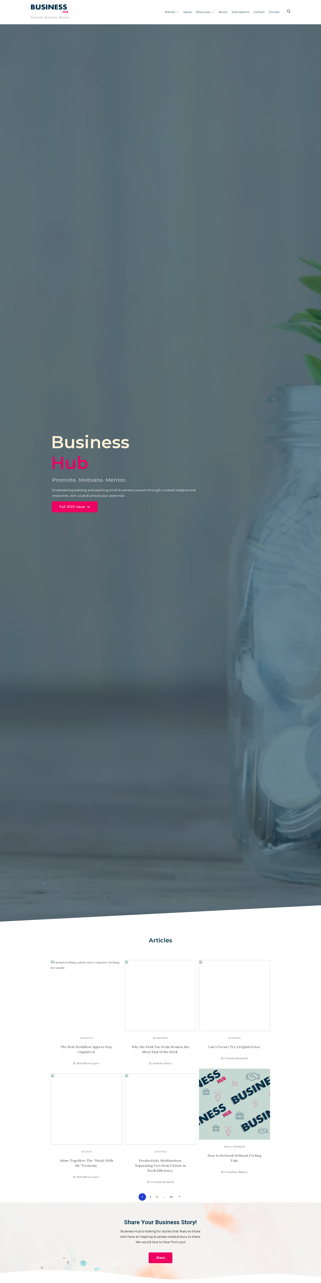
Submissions (240, 12)
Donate (274, 12)
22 (171, 1196)
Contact (259, 12)
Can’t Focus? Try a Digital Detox (234, 1047)
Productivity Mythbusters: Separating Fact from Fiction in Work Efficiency (160, 1166)
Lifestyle (86, 1038)
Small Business (234, 1146)
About (222, 12)
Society (86, 1151)
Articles (170, 12)
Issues (187, 12)
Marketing (160, 1038)
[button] (177, 12)
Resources (203, 12)
